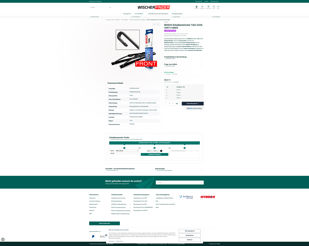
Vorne (131, 95)
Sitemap (91, 210)
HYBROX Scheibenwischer (118, 204)
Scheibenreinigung (134, 92)
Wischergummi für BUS (140, 204)
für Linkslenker (133, 99)
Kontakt (206, 1)
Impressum (112, 241)
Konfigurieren (190, 235)
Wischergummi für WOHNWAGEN (143, 207)
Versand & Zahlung (94, 201)
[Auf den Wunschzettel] (158, 24)
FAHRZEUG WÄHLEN (154, 154)
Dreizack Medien (180, 243)
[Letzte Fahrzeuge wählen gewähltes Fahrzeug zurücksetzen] (184, 151)
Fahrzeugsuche (198, 1)
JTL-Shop (217, 243)
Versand (176, 82)
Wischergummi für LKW (140, 201)
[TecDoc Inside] (186, 197)
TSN (154, 151)
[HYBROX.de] (208, 197)
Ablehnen (190, 239)
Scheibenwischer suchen (118, 198)
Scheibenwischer (134, 88)
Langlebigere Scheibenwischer (164, 198)
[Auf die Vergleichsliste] (154, 24)
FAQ (157, 201)
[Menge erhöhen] (173, 103)
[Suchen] (110, 7)
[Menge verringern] (166, 103)
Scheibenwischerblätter (136, 117)
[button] (196, 7)
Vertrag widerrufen (104, 223)
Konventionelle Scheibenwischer (138, 113)
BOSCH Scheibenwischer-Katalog (178, 35)
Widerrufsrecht (93, 204)
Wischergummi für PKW (140, 198)
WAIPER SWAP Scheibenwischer (120, 214)
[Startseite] (154, 7)
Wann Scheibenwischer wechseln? (165, 204)
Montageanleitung (215, 1)
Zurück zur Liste (110, 19)
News (157, 207)
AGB (90, 213)
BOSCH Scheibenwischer (118, 207)
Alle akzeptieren (190, 231)
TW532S (131, 124)
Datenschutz (119, 241)
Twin (130, 120)
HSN (148, 151)
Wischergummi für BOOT (141, 210)
